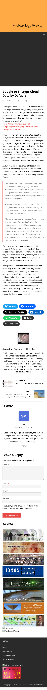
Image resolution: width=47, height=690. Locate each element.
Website (6, 498)
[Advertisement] (23, 62)
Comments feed (9, 655)
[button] (43, 34)
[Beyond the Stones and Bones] (23, 552)
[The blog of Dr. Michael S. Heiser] (9, 628)
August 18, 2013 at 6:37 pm (23, 428)
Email (5, 491)
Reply (24, 446)
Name (5, 483)
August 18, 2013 (10, 101)
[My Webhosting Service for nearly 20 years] (23, 576)
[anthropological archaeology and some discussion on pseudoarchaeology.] (23, 539)
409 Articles (30, 349)
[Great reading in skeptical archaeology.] (11, 631)
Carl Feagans (24, 101)
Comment (7, 464)
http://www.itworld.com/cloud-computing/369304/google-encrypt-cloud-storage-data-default (21, 127)
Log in (5, 647)
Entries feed (7, 651)
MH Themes (38, 685)
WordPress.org (8, 659)
